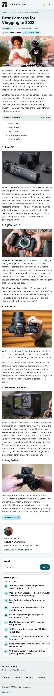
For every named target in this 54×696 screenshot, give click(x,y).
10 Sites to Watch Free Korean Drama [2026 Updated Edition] (27, 652)
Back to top (7, 692)
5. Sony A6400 (13, 139)
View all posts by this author (18, 549)
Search (45, 567)
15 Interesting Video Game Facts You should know (27, 608)
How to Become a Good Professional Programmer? (26, 623)
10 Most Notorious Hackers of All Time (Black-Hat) (28, 630)
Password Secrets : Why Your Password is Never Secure (29, 645)
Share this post (32, 32)
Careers (41, 677)
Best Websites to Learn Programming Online (27, 601)
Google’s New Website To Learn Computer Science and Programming (29, 594)
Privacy (29, 677)
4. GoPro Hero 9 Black (17, 135)
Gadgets (6, 28)
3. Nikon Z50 (12, 131)
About (7, 677)
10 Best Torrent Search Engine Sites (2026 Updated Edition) (26, 587)
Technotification (17, 4)
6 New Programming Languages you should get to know (26, 616)
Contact (18, 677)
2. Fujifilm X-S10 (13, 127)
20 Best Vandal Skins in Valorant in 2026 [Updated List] (29, 637)
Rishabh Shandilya (13, 32)
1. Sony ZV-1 (12, 123)
